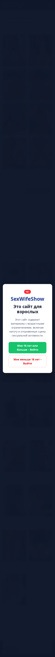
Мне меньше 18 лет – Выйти (28, 361)
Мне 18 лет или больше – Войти (27, 347)
